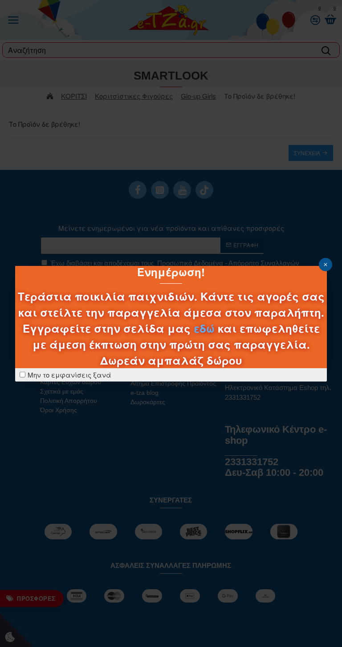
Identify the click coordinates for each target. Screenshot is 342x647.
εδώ (204, 328)
